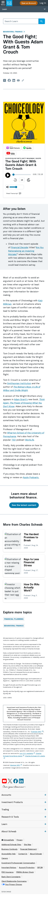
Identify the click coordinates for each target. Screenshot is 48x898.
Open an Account (28, 3)
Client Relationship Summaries (14, 881)
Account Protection (27, 867)
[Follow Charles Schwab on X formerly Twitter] (10, 781)
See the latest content (24, 505)
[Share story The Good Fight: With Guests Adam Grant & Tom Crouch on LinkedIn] (13, 80)
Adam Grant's (21, 399)
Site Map (27, 844)
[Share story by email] (18, 80)
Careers (5, 858)
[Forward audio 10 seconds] (28, 180)
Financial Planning (13, 619)
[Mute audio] (7, 187)
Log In (43, 3)
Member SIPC (15, 765)
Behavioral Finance (13, 32)
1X (22, 180)
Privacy (20, 840)
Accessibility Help (9, 854)
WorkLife (29, 440)
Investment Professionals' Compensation (18, 863)
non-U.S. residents (26, 753)
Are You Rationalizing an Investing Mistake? (26, 251)
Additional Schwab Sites (11, 844)
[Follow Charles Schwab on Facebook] (15, 781)
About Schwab (36, 854)
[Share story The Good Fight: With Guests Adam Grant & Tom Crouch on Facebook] (9, 80)
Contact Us (22, 854)
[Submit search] (41, 21)
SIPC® (40, 867)
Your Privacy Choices (13, 884)
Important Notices (9, 867)
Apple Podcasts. (31, 477)
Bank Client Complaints (11, 877)
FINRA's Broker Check (25, 872)
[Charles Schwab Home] (9, 3)
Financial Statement (28, 849)
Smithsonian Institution (19, 383)
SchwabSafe (9, 840)
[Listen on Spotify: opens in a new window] (27, 148)
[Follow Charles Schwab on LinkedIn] (21, 781)
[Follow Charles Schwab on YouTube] (4, 781)
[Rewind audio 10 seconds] (15, 180)
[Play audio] (7, 175)
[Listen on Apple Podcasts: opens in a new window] (13, 148)
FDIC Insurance (8, 872)
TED (14, 440)
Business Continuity (10, 849)
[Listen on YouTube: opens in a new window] (10, 153)
